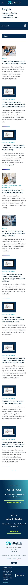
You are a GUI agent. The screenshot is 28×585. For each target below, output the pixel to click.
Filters (6, 36)
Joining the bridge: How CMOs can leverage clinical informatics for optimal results (13, 233)
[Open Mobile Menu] (2, 3)
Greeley (24, 555)
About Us (13, 531)
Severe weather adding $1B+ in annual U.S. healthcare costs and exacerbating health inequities (13, 444)
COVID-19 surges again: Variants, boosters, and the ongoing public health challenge (13, 147)
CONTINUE (19, 575)
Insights (19, 558)
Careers (14, 558)
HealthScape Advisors (8, 555)
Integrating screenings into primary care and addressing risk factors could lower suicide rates (13, 104)
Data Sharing (14, 551)
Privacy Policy (14, 549)
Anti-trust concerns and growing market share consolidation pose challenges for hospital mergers (13, 360)
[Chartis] (14, 3)
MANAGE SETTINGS (6, 582)
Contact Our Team (13, 502)
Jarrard (18, 555)
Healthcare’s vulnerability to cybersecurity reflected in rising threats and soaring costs (13, 320)
